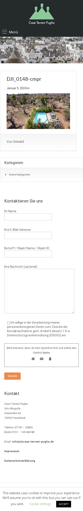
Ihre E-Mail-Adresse (17, 229)
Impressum (11, 451)
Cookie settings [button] (40, 504)
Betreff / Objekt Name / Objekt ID (26, 248)
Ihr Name (10, 211)
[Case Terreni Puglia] (41, 14)
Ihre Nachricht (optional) (20, 266)
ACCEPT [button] (64, 504)
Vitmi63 (18, 142)
